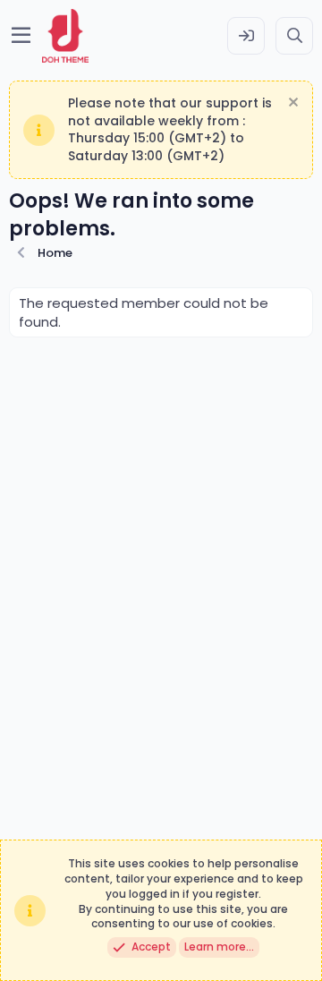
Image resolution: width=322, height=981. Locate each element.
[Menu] (21, 36)
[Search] (294, 36)
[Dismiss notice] (291, 104)
